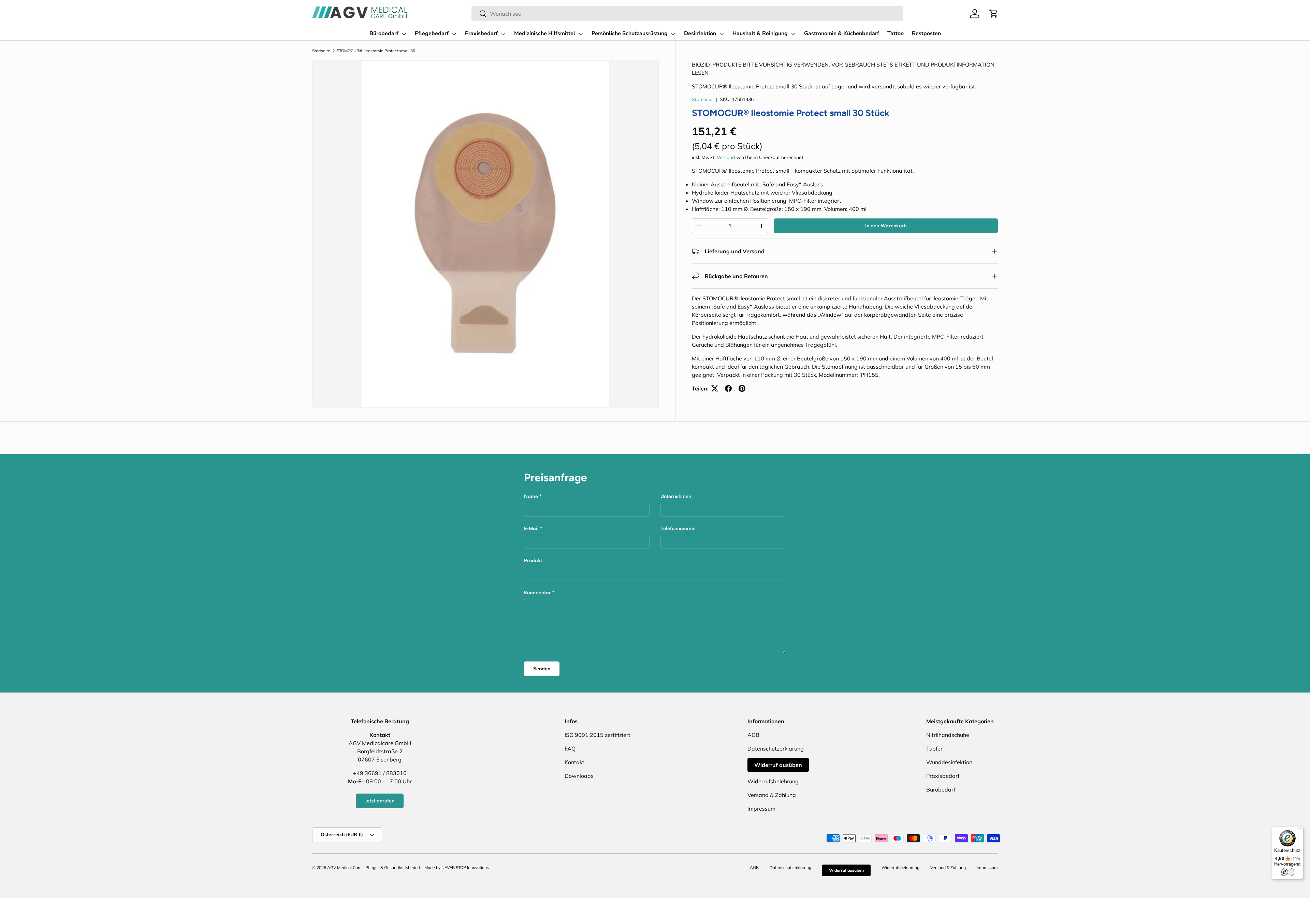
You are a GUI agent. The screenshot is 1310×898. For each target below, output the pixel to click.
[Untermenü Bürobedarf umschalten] (404, 34)
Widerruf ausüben (778, 764)
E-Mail (531, 528)
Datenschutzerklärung (775, 748)
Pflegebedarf (432, 33)
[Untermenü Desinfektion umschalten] (721, 34)
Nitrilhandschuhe (947, 734)
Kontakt (574, 762)
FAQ (570, 748)
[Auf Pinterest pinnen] (742, 388)
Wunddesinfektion (949, 762)
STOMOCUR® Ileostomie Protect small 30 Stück (378, 50)
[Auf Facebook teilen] (728, 388)
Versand (726, 157)
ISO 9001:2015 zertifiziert (597, 734)
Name (531, 496)
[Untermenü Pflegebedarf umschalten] (454, 34)
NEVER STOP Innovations (465, 867)
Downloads (579, 775)
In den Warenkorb (886, 226)
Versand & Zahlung (771, 795)
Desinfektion (700, 33)
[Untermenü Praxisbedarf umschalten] (503, 34)
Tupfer (934, 748)
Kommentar (537, 592)
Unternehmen (675, 496)
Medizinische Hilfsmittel (544, 33)
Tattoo (895, 33)
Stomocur (702, 99)
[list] (485, 234)
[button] (993, 13)
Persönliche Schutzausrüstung (630, 33)
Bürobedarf (383, 33)
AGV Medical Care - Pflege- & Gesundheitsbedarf (373, 867)
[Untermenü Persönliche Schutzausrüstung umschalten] (673, 34)
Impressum (761, 808)
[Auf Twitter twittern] (715, 388)
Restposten (926, 33)
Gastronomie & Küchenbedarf (841, 33)
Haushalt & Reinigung (760, 33)
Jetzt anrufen (379, 801)
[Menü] (1299, 830)
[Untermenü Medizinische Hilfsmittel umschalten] (581, 34)
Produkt (533, 560)
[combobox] (687, 13)
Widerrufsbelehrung (773, 781)
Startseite (321, 50)
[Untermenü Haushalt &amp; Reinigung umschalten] (793, 34)
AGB (753, 734)
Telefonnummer (678, 528)
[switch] (1287, 872)
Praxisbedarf (481, 33)
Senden (541, 669)
